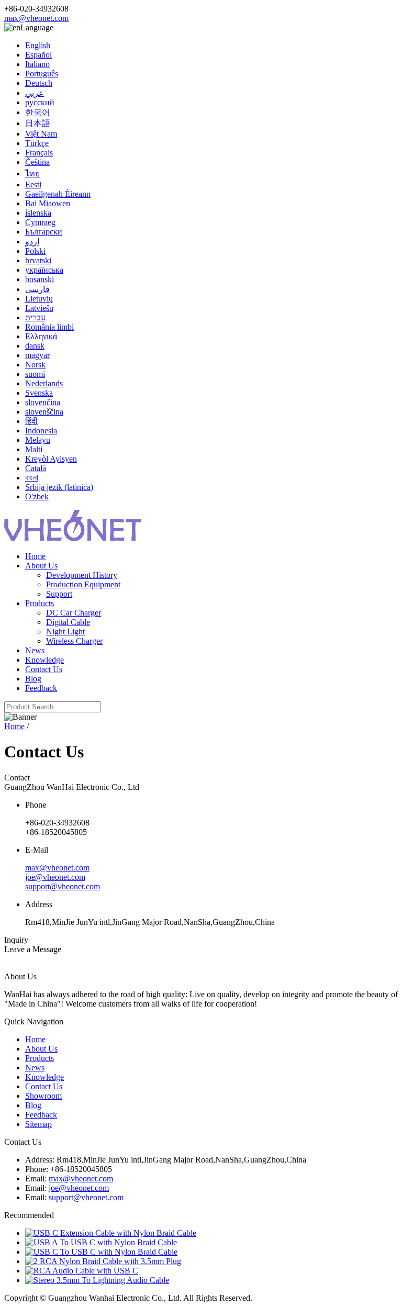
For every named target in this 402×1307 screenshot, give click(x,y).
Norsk (35, 364)
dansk (34, 345)
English (37, 45)
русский (39, 102)
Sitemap (38, 1124)
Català (35, 468)
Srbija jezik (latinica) (59, 487)
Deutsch (38, 83)
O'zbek (37, 496)
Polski (35, 251)
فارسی (37, 289)
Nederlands (44, 383)
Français (39, 152)
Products (39, 603)
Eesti (33, 184)
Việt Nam (41, 133)
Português (41, 73)
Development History (81, 575)
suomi (35, 374)
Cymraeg (40, 222)
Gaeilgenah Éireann (58, 193)
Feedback (41, 688)
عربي (34, 92)
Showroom (43, 1095)
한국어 (37, 112)
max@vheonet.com (36, 18)
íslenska (38, 212)
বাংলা (31, 477)
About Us (41, 565)
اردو (32, 241)
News (34, 650)
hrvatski (38, 260)
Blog (33, 678)
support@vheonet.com (62, 886)
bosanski (39, 279)
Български (43, 231)
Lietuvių (39, 298)
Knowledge (44, 659)
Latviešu (39, 308)
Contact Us (43, 669)
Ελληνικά (41, 336)
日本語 (37, 123)
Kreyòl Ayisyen (51, 458)
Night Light (65, 631)
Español (38, 54)
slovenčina (42, 402)
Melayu (37, 439)
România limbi (49, 326)
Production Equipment (83, 584)
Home (35, 556)
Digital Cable (68, 622)
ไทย (32, 173)
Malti (33, 449)
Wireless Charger (74, 640)
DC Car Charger (73, 612)
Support (59, 593)
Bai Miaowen (47, 203)
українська (44, 269)
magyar (37, 355)
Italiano (37, 64)
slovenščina (44, 411)
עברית (35, 317)
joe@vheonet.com (55, 877)
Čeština (37, 162)
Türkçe (37, 143)
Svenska (39, 392)
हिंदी (31, 421)
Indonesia (41, 430)
